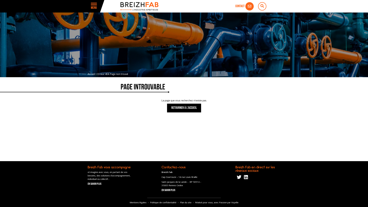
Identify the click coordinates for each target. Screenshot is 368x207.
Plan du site (185, 202)
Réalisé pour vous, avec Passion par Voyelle (216, 202)
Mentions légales (138, 202)
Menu (94, 8)
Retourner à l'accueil (184, 108)
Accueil (91, 74)
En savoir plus (94, 184)
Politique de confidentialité (163, 202)
